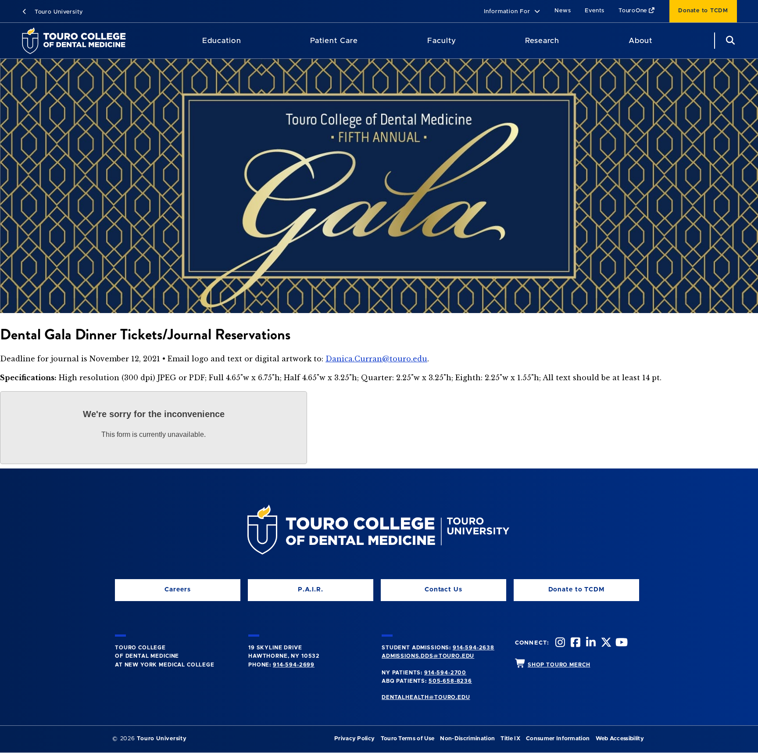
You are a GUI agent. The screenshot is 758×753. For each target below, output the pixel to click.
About (640, 40)
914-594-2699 (294, 664)
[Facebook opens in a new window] (574, 643)
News (562, 11)
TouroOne (633, 11)
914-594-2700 (445, 672)
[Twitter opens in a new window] (605, 643)
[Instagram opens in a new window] (559, 643)
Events (594, 11)
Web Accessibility (620, 739)
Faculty (441, 40)
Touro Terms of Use (408, 739)
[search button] (729, 40)
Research (542, 40)
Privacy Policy (354, 739)
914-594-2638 (473, 647)
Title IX (510, 739)
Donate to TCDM (703, 11)
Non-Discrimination (467, 739)
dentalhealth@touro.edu (426, 697)
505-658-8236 (450, 681)
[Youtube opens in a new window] (620, 643)
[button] (512, 12)
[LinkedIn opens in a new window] (590, 643)
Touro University (57, 12)
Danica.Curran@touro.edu (376, 358)
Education (221, 40)
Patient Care (334, 40)
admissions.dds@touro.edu (428, 656)
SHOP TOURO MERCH (559, 664)
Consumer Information (558, 739)
